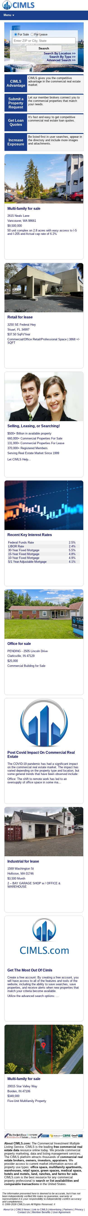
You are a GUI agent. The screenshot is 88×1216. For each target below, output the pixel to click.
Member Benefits (41, 1212)
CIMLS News (23, 1209)
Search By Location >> (60, 53)
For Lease (40, 34)
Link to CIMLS (39, 1209)
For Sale (23, 34)
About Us (8, 1209)
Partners (68, 1209)
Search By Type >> (62, 56)
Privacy (79, 1209)
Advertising (55, 1209)
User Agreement (61, 1212)
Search (44, 48)
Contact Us (24, 1212)
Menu (7, 15)
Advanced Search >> (61, 60)
